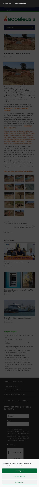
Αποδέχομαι (19, 471)
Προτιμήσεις (19, 482)
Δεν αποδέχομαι (19, 476)
